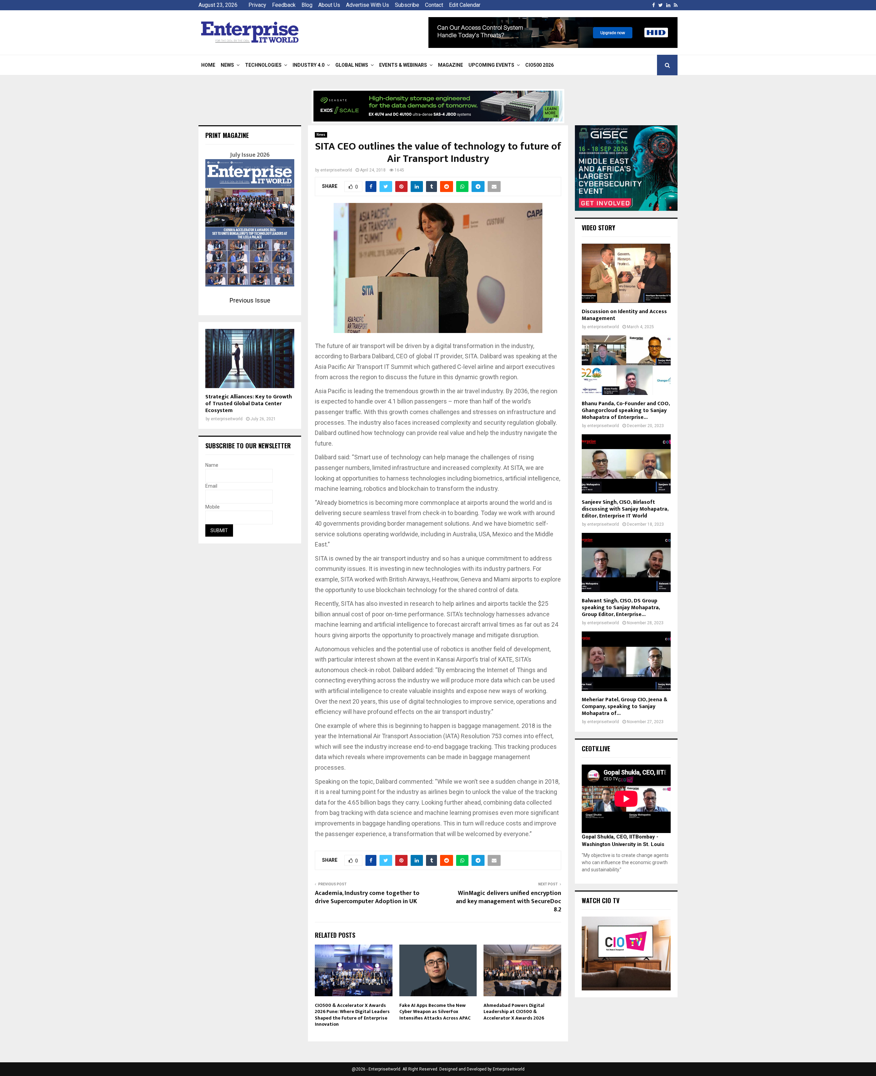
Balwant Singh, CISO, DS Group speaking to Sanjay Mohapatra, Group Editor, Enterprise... (621, 607)
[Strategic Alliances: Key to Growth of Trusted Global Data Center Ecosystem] (249, 358)
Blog (306, 5)
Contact (434, 5)
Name (211, 465)
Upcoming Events (491, 65)
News (227, 65)
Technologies (263, 65)
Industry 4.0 (308, 65)
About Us (329, 5)
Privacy (257, 5)
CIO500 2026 (539, 65)
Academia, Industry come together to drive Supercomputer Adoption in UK (367, 897)
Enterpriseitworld (509, 1069)
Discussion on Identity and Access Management (624, 315)
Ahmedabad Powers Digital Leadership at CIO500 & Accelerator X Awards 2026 (514, 1011)
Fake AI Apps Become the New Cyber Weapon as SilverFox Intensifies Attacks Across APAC (435, 1011)
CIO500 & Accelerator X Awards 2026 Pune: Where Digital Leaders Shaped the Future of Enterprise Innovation (352, 1014)
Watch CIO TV (600, 900)
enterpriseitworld (336, 170)
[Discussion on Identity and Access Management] (626, 273)
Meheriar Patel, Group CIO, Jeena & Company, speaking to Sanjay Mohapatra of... (624, 706)
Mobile (212, 507)
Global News (351, 65)
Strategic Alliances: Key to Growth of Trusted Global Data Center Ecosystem (248, 403)
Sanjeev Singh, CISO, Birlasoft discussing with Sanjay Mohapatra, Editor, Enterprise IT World (625, 509)
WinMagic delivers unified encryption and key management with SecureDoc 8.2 (508, 901)
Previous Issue (250, 300)
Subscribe (407, 5)
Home (208, 65)
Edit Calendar (464, 5)
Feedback (284, 5)
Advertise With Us (367, 5)
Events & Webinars (403, 65)
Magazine (450, 65)
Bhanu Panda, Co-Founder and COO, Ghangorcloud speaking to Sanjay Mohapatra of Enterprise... (626, 410)
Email (211, 486)
